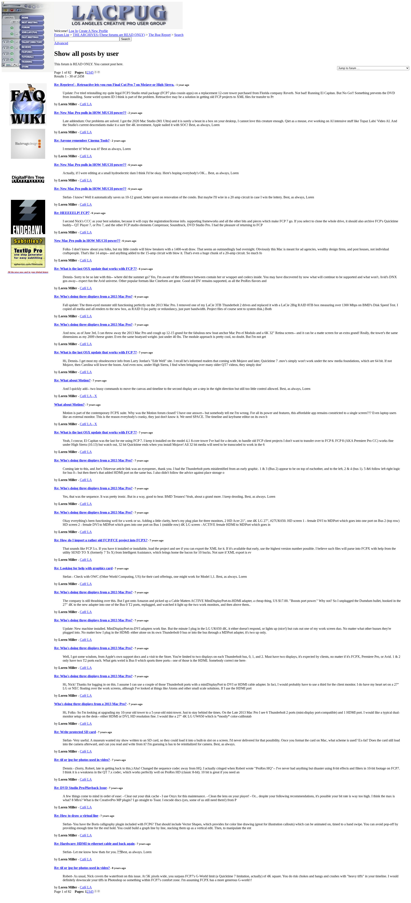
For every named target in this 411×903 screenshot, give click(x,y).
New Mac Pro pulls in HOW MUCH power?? (87, 240)
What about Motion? (69, 404)
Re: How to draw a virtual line (76, 815)
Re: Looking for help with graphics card (83, 568)
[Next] (95, 72)
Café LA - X (88, 396)
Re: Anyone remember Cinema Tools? (82, 140)
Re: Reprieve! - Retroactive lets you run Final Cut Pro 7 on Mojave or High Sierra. (114, 84)
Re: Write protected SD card (75, 732)
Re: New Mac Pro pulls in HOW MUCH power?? (90, 112)
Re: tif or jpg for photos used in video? (82, 760)
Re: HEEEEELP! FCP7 (71, 213)
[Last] (98, 72)
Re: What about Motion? (72, 380)
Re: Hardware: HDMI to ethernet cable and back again (94, 843)
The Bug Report (160, 35)
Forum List (61, 35)
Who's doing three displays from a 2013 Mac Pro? (90, 704)
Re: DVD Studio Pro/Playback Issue (80, 788)
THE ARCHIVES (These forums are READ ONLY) (109, 35)
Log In (73, 31)
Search (178, 35)
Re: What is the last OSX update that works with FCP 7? (95, 268)
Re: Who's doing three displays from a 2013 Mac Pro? (93, 296)
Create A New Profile (93, 31)
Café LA (86, 104)
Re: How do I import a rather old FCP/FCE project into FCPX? (100, 540)
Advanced (61, 43)
